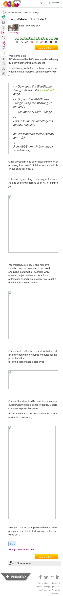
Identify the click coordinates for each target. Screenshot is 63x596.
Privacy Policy (44, 583)
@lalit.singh (13, 32)
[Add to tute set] (17, 41)
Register (55, 2)
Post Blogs (3, 73)
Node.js (35, 12)
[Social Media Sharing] (41, 41)
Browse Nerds (3, 27)
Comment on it (46, 48)
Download (46, 90)
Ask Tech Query (3, 68)
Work (3, 32)
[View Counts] (56, 41)
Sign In (42, 2)
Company (3, 48)
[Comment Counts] (36, 41)
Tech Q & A (3, 63)
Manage (3, 43)
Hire (3, 16)
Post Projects (3, 22)
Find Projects (3, 37)
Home (11, 12)
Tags (12, 544)
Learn (3, 53)
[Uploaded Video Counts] (51, 41)
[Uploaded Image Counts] (46, 41)
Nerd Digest (22, 12)
